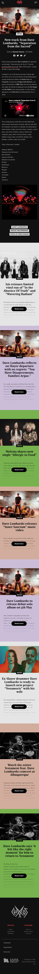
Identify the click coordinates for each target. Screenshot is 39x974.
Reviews (10, 933)
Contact (28, 933)
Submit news (28, 931)
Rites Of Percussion (19, 234)
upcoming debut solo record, (10, 67)
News (19, 34)
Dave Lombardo (19, 227)
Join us (28, 929)
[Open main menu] (35, 3)
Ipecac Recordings (19, 231)
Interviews (10, 931)
